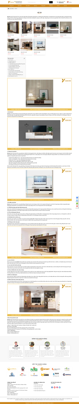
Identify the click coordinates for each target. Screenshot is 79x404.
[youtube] (54, 387)
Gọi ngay (77, 204)
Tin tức (58, 5)
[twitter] (60, 387)
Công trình (43, 5)
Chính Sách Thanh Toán (38, 388)
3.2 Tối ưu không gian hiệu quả (13, 65)
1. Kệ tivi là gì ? (10, 59)
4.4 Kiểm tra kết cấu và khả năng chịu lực (15, 74)
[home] (15, 2)
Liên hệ (65, 5)
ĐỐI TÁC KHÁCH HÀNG (39, 364)
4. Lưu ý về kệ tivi (11, 69)
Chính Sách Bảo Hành (38, 386)
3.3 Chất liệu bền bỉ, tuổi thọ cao (14, 66)
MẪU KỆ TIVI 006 (11, 52)
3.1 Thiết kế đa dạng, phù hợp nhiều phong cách (16, 63)
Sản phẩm (28, 5)
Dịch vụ (35, 5)
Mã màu (51, 5)
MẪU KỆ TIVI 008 (37, 52)
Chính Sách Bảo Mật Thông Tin (39, 390)
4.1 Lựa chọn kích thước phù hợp (14, 70)
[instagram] (57, 387)
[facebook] (52, 387)
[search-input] (38, 2)
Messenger (77, 201)
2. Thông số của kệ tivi (12, 61)
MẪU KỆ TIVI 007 (24, 52)
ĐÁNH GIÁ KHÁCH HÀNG (39, 338)
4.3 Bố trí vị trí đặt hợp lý (12, 73)
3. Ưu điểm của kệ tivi (12, 62)
